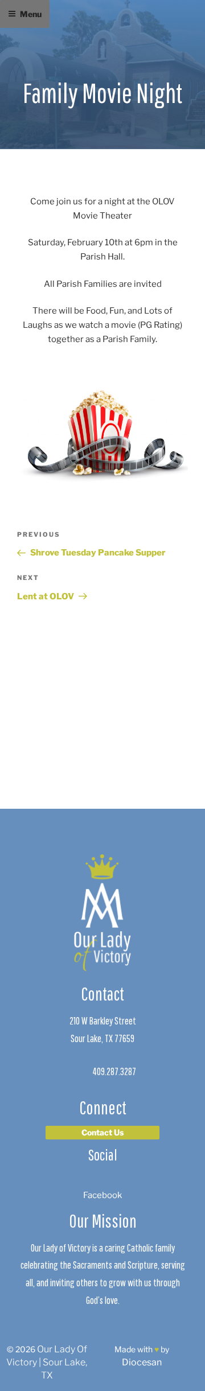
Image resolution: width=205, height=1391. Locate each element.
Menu (31, 14)
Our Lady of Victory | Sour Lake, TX (46, 1362)
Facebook (102, 1195)
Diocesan (142, 1362)
